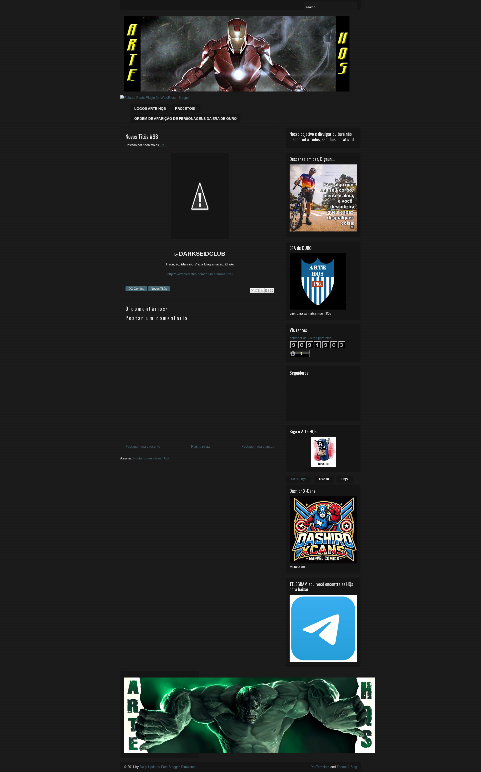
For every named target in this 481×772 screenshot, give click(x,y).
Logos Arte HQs (150, 109)
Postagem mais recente (143, 446)
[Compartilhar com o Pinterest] (271, 290)
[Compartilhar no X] (262, 290)
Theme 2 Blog (347, 767)
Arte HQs (298, 479)
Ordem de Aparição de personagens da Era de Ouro (185, 119)
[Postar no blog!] (257, 290)
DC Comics (136, 289)
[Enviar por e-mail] (252, 290)
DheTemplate (319, 767)
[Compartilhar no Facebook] (266, 290)
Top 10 (324, 479)
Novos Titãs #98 (142, 136)
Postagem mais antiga (258, 446)
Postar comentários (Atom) (152, 458)
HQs (344, 479)
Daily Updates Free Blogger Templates (168, 767)
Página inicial (200, 446)
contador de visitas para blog (310, 338)
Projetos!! (186, 109)
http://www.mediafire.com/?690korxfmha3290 (199, 274)
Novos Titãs (159, 289)
